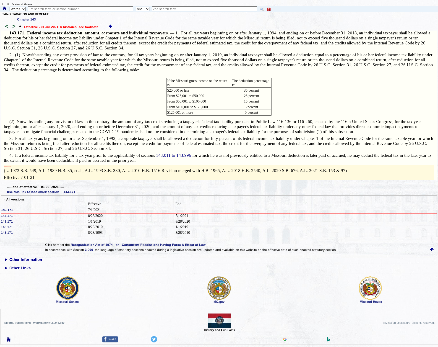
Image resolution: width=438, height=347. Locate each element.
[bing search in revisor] (328, 340)
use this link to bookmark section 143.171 (41, 192)
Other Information (25, 259)
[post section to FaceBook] (110, 341)
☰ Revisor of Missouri (19, 4)
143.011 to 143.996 (173, 155)
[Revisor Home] (9, 340)
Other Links (20, 268)
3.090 (89, 250)
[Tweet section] (154, 341)
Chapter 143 (26, 19)
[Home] (5, 8)
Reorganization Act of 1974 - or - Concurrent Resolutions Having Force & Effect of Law (138, 245)
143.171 (7, 210)
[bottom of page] (110, 27)
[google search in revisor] (285, 340)
